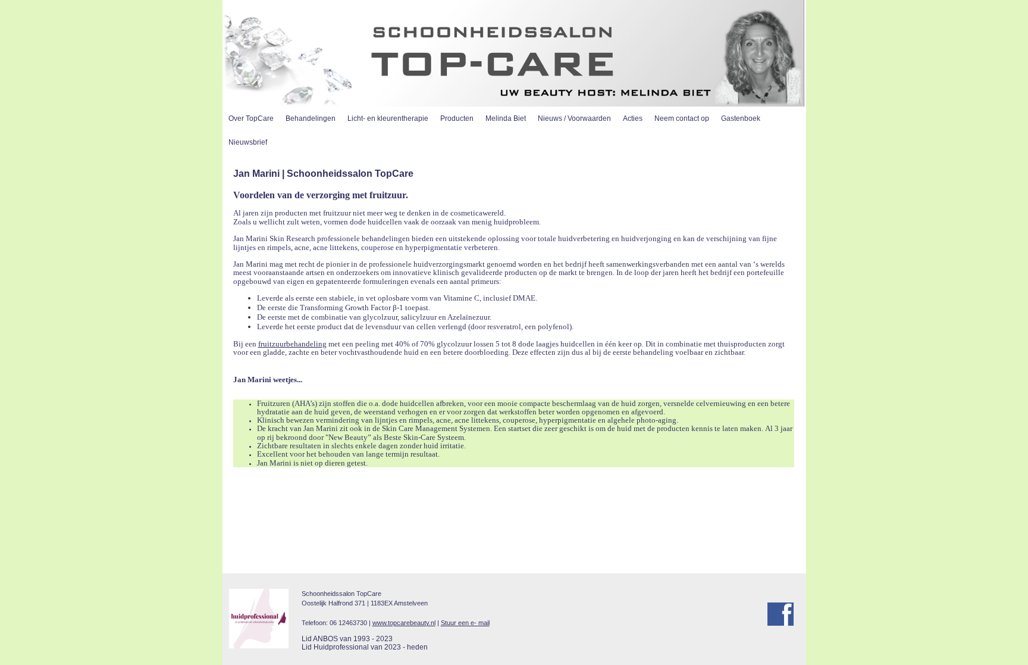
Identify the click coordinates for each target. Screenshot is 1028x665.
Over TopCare (251, 118)
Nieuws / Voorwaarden (574, 118)
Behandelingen (311, 118)
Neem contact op (681, 118)
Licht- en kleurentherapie (387, 118)
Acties (632, 118)
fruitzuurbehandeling (292, 343)
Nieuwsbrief (247, 142)
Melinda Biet (505, 118)
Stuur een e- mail (465, 622)
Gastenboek (740, 118)
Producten (457, 118)
